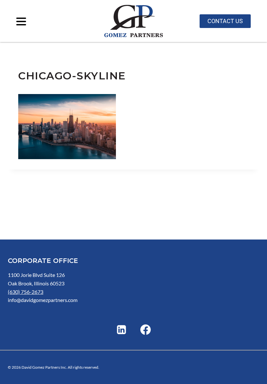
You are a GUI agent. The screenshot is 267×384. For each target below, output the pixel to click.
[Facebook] (145, 329)
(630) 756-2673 (25, 292)
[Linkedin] (121, 329)
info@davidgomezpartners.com (42, 300)
